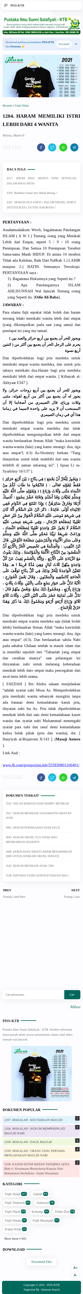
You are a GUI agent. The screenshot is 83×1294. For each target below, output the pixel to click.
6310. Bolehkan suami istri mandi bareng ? (32, 193)
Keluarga (40, 1211)
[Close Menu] (76, 44)
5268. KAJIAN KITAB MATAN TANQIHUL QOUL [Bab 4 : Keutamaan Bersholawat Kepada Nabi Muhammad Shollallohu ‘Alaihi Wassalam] (37, 1169)
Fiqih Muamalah (46, 1220)
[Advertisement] (41, 947)
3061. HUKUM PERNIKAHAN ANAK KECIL (33, 827)
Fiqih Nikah (15, 1211)
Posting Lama (72, 896)
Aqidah (40, 1194)
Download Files (41, 1261)
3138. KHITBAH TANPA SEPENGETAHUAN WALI (37, 875)
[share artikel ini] (41, 147)
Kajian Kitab (15, 1229)
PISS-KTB (11, 1021)
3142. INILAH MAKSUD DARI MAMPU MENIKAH (37, 803)
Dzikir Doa (64, 1211)
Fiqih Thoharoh (17, 1202)
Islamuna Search (50, 1289)
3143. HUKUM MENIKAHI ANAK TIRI (30, 865)
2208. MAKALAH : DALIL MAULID (28, 1142)
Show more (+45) (15, 1238)
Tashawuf (45, 1202)
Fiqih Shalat (15, 1194)
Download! (64, 44)
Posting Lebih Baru (14, 896)
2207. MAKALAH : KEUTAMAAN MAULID (33, 1120)
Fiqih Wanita (15, 1220)
